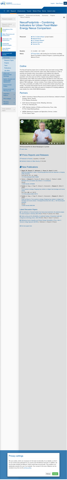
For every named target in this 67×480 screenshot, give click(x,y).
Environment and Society (7, 53)
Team (5, 65)
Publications (7, 68)
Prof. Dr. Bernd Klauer (38, 37)
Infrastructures (21, 11)
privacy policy (27, 468)
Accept (55, 474)
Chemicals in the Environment (7, 39)
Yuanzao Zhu (36, 44)
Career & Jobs (51, 11)
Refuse (48, 474)
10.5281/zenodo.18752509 (28, 184)
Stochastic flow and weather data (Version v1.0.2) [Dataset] (36, 180)
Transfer (29, 11)
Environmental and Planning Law (8, 89)
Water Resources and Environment (8, 34)
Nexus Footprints (25, 17)
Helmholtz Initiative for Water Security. (30, 161)
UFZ (8, 11)
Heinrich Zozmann (37, 42)
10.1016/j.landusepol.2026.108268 (30, 177)
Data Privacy (59, 3)
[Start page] (4, 11)
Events (44, 11)
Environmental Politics (7, 85)
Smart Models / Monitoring (6, 49)
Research (13, 11)
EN (65, 3)
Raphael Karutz (36, 38)
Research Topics (9, 60)
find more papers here (26, 226)
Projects (6, 63)
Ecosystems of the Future (7, 30)
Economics (6, 58)
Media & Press (37, 11)
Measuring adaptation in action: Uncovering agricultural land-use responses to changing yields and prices (43, 173)
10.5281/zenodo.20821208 (28, 205)
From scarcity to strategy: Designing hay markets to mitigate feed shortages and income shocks (43, 190)
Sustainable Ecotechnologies (7, 44)
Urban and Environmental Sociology (7, 74)
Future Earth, (36, 53)
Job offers (7, 70)
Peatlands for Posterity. (27, 158)
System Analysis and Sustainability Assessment (9, 80)
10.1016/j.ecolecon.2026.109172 (30, 194)
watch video (24, 149)
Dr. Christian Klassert (38, 40)
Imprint (53, 3)
